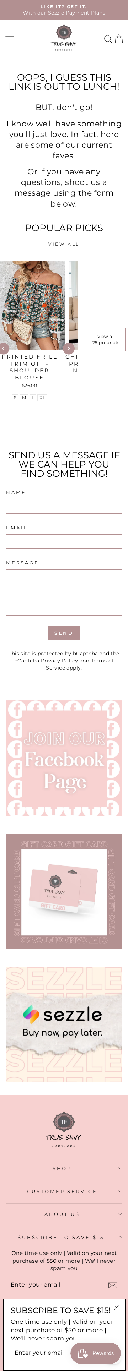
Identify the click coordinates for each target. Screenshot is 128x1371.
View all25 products (106, 339)
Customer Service (62, 1191)
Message (22, 563)
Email (17, 527)
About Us (62, 1214)
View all (64, 244)
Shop (62, 1168)
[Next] (69, 348)
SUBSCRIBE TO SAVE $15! (62, 1237)
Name (16, 492)
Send (64, 633)
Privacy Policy (59, 660)
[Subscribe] (112, 1285)
